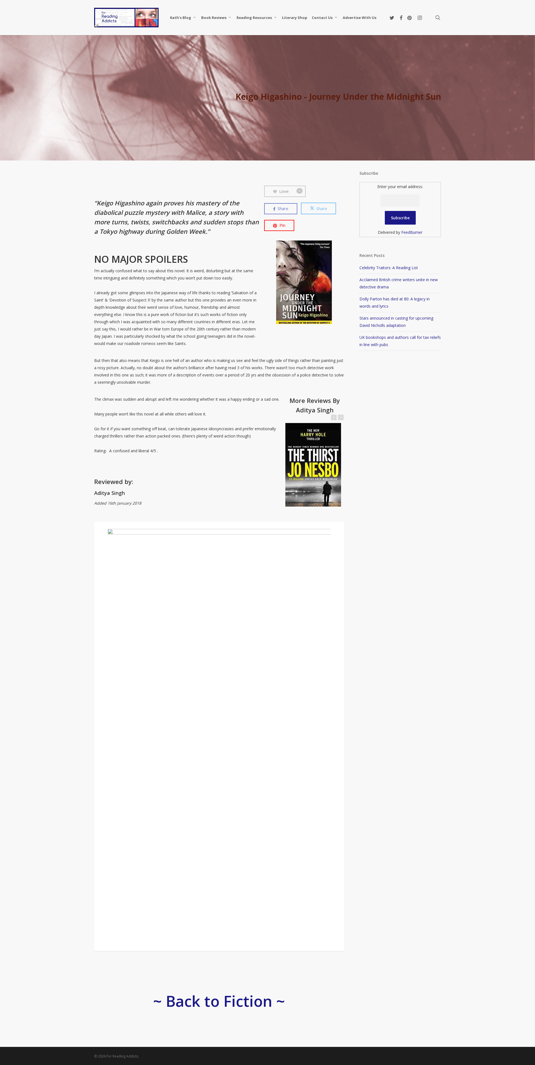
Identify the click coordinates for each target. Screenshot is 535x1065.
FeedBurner (411, 232)
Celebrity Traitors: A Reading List (388, 267)
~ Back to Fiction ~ (219, 1001)
